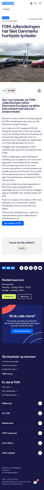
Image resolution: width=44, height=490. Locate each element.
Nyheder (6, 9)
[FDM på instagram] (31, 268)
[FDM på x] (26, 268)
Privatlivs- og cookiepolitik (11, 468)
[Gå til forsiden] (8, 3)
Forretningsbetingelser (10, 472)
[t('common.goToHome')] (8, 268)
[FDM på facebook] (21, 268)
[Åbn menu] (40, 3)
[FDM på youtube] (40, 268)
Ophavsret (5, 470)
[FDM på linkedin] (35, 268)
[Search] (36, 3)
